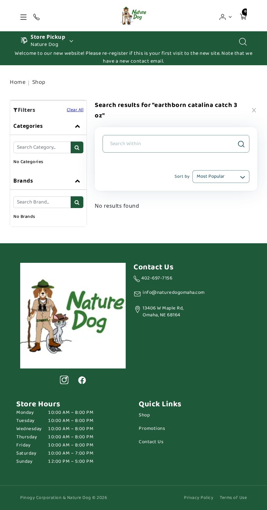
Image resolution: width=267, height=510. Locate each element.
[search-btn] (77, 147)
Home (17, 82)
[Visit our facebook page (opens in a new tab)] (81, 380)
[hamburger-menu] (23, 15)
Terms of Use (233, 498)
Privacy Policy (198, 498)
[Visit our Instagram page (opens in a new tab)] (64, 380)
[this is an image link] (73, 315)
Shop (39, 82)
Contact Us (151, 442)
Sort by (182, 176)
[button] (225, 15)
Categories (28, 125)
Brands (23, 180)
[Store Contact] (36, 15)
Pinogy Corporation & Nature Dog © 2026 (63, 498)
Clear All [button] (75, 109)
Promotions (152, 428)
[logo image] (133, 15)
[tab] (48, 144)
